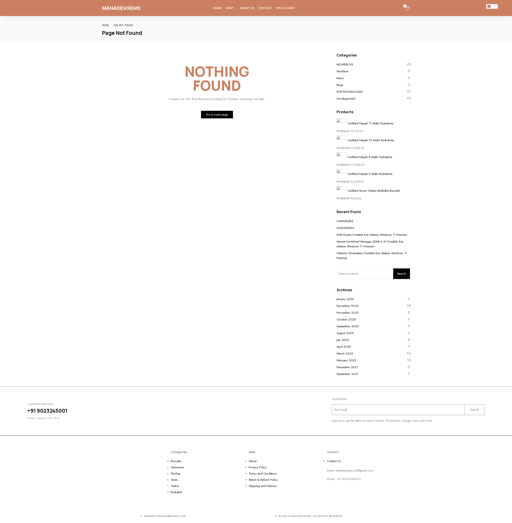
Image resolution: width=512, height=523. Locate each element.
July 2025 (343, 340)
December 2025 (347, 306)
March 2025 (345, 353)
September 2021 (347, 374)
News (340, 78)
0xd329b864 (345, 228)
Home (217, 8)
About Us (247, 8)
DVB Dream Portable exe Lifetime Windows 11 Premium (372, 235)
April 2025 (344, 347)
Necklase (342, 71)
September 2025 (348, 326)
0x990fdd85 (345, 221)
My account (285, 8)
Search (401, 273)
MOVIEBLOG (345, 64)
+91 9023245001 (47, 410)
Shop (229, 8)
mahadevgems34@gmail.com (354, 470)
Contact (265, 8)
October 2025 (346, 319)
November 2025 (348, 312)
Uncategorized (346, 98)
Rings (340, 85)
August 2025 (345, 333)
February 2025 (346, 360)
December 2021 (347, 367)
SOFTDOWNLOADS (350, 92)
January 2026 (345, 299)
